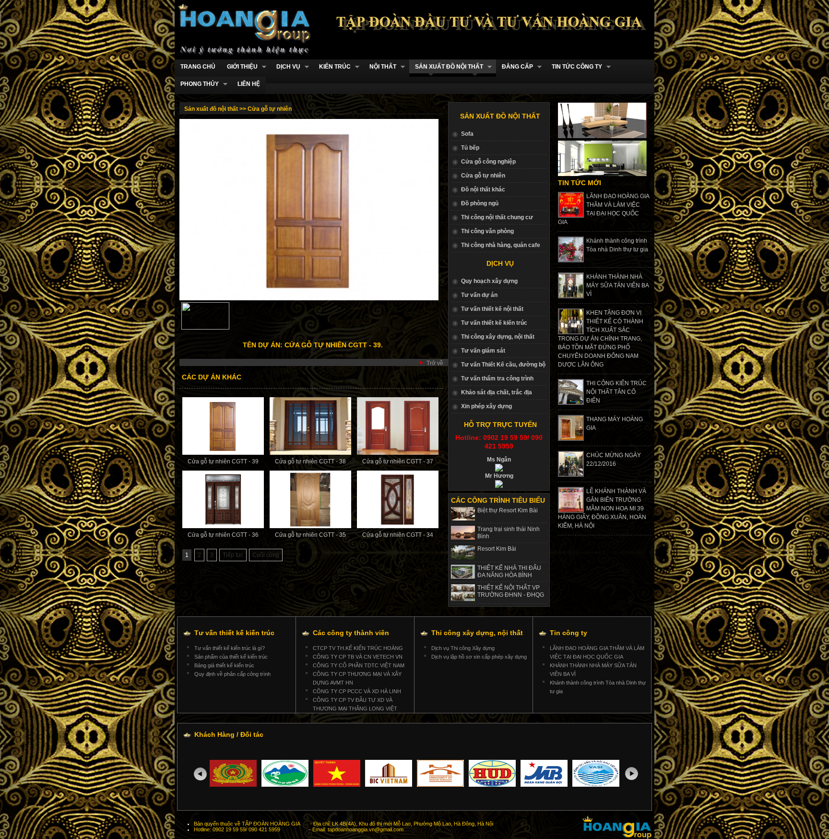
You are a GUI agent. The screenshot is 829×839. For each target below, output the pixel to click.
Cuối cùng (265, 555)
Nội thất (380, 67)
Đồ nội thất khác (483, 189)
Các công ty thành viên (351, 633)
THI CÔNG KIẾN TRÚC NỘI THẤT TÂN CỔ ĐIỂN (616, 392)
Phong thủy (197, 84)
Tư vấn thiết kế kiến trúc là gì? (229, 648)
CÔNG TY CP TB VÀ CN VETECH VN (358, 657)
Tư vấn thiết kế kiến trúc (494, 322)
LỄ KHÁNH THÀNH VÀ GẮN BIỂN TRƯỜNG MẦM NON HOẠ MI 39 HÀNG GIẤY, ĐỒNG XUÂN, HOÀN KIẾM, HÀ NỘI (602, 508)
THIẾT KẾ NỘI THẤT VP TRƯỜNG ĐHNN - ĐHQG (510, 591)
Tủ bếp (470, 147)
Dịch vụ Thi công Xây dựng (463, 648)
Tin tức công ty (574, 67)
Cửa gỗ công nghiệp (488, 161)
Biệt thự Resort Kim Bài (507, 510)
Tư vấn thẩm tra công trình (497, 378)
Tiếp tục (233, 555)
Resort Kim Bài (496, 548)
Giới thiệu (239, 67)
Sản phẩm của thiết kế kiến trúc (231, 657)
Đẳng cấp (514, 67)
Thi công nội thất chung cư (497, 217)
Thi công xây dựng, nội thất (497, 336)
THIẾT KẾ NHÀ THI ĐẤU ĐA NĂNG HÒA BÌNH (509, 572)
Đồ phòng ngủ (479, 203)
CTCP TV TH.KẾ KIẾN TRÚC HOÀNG (358, 648)
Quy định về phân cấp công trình (232, 674)
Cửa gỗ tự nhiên (483, 175)
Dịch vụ (285, 67)
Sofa (467, 133)
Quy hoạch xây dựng (489, 281)
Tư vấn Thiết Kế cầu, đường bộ (503, 364)
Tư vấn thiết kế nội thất (492, 309)
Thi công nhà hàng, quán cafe (500, 245)
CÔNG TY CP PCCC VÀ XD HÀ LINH (357, 691)
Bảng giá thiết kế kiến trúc (224, 665)
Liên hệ (248, 84)
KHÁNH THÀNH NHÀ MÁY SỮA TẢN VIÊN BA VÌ (617, 285)
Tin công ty (568, 633)
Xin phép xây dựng (486, 406)
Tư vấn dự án (479, 295)
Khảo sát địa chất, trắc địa (496, 392)
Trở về (434, 363)
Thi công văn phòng (487, 231)
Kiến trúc (332, 67)
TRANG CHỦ (197, 66)
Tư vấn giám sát (483, 350)
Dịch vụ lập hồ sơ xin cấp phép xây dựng (479, 657)
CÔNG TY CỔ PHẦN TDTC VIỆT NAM (358, 665)
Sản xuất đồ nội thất (446, 67)
